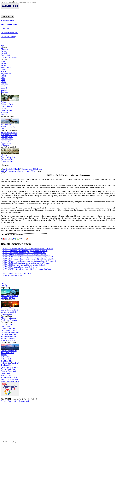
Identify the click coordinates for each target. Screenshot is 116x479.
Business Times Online (9, 371)
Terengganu (5, 92)
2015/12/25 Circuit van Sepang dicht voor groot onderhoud (23, 265)
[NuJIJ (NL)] (4, 239)
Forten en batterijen (8, 157)
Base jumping (6, 124)
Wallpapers (5, 145)
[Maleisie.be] (10, 8)
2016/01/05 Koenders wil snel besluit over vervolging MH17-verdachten (28, 259)
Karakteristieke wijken (9, 336)
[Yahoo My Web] (11, 239)
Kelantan (4, 65)
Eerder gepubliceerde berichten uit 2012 (16, 273)
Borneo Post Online (8, 369)
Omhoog (4, 286)
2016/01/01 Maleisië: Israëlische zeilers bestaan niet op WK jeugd (26, 263)
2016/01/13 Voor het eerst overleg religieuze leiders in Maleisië (24, 251)
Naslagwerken (6, 143)
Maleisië (4, 171)
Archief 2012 (30, 171)
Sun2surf (15, 363)
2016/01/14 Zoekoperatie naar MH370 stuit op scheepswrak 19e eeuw (27, 249)
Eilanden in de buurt (8, 341)
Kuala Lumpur (6, 67)
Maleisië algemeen (7, 20)
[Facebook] (22, 239)
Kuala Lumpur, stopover (9, 296)
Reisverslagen (6, 141)
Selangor (4, 90)
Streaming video (7, 139)
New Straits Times (7, 353)
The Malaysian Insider (9, 377)
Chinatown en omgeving (10, 332)
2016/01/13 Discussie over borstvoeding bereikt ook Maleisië (24, 253)
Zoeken (3, 401)
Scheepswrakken (7, 161)
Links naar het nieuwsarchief (12, 275)
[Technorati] (18, 239)
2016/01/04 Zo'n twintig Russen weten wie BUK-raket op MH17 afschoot (29, 261)
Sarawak (4, 88)
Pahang (3, 76)
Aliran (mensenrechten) (9, 379)
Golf (2, 129)
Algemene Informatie (8, 318)
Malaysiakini (5, 357)
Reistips (4, 114)
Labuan (3, 69)
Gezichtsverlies (6, 110)
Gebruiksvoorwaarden (22, 401)
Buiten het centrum (7, 338)
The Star (4, 355)
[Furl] (27, 239)
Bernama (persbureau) (9, 351)
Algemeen (4, 49)
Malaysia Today (6, 359)
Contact (10, 401)
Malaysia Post (6, 375)
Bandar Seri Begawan (9, 320)
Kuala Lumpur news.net (9, 367)
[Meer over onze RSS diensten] (30, 169)
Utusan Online (6, 373)
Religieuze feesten (7, 104)
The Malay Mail (6, 361)
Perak (3, 78)
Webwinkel (5, 29)
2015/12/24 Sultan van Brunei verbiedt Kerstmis (19, 267)
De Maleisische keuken (9, 33)
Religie (3, 102)
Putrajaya (4, 84)
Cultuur (3, 108)
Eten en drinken (6, 106)
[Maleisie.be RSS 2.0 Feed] (10, 169)
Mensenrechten (6, 314)
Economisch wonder (8, 328)
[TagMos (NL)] (6, 239)
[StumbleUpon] (15, 239)
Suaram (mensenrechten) (10, 381)
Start (2, 45)
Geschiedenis (5, 55)
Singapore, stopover (8, 298)
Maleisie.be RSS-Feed (9, 135)
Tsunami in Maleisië (8, 308)
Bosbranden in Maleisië (9, 310)
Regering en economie (9, 57)
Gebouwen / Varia (7, 159)
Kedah (3, 63)
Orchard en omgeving (9, 334)
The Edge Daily (6, 365)
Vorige (4, 283)
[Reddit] (24, 239)
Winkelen (4, 112)
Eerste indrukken (7, 324)
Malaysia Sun (6, 363)
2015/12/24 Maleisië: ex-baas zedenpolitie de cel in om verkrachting (26, 269)
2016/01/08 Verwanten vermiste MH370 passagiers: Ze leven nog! (26, 255)
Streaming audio (7, 137)
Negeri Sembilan (7, 74)
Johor (3, 61)
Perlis (3, 80)
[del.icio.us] (13, 239)
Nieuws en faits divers (9, 133)
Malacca (4, 71)
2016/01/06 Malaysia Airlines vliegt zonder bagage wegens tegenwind (27, 257)
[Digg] (20, 239)
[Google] (9, 239)
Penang (3, 82)
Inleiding (4, 155)
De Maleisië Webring (8, 37)
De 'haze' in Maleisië (8, 312)
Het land (4, 51)
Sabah (3, 86)
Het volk (4, 53)
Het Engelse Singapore (9, 330)
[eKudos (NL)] (2, 239)
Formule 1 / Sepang (8, 126)
